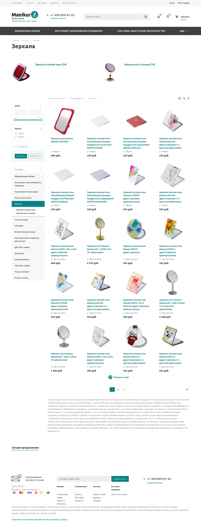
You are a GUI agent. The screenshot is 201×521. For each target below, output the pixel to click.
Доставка (79, 498)
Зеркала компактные (25, 210)
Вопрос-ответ (99, 494)
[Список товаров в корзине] (183, 18)
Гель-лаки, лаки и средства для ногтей (141, 31)
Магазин (60, 486)
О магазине (62, 494)
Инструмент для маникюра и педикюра (78, 31)
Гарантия (79, 501)
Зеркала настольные (25, 213)
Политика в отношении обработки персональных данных (40, 519)
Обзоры (97, 501)
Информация (81, 486)
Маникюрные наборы (27, 31)
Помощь (97, 486)
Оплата (78, 494)
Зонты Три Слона (119, 494)
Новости (61, 501)
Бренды (96, 498)
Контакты (61, 504)
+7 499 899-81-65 (62, 15)
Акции (59, 498)
